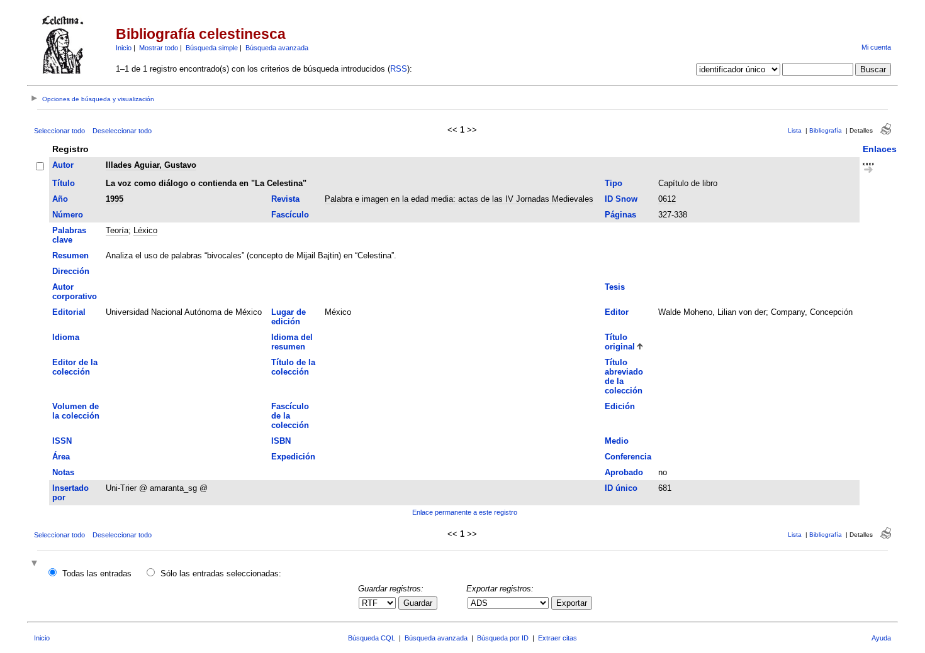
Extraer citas (557, 638)
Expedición (293, 456)
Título (63, 183)
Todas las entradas (97, 573)
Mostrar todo (158, 48)
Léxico (145, 230)
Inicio (124, 48)
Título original (620, 341)
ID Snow (621, 199)
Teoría (117, 230)
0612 (667, 199)
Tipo (613, 183)
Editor (617, 312)
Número (67, 214)
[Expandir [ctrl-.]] (35, 564)
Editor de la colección (75, 367)
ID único (621, 488)
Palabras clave (69, 235)
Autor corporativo (74, 291)
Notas (63, 472)
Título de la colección (293, 367)
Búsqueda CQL (371, 638)
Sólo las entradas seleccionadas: (220, 573)
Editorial (69, 312)
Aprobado (624, 472)
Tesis (615, 287)
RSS (398, 69)
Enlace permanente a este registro (464, 512)
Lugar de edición (288, 316)
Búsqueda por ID (503, 638)
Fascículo (290, 214)
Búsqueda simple (212, 48)
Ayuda (881, 638)
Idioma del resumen (292, 341)
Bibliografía (825, 130)
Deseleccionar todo (122, 130)
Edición (620, 406)
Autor (63, 165)
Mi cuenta (876, 47)
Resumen (70, 255)
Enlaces (880, 149)
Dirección (70, 271)
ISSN (62, 441)
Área (61, 456)
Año (60, 199)
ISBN (281, 441)
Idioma (65, 337)
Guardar (417, 603)
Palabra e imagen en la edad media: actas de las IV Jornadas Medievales (459, 199)
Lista (795, 130)
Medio (617, 441)
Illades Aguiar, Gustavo (151, 165)
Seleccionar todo (59, 130)
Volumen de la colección (75, 411)
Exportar (571, 603)
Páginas (620, 214)
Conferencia (628, 456)
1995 (114, 199)
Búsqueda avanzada (276, 48)
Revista (285, 199)
